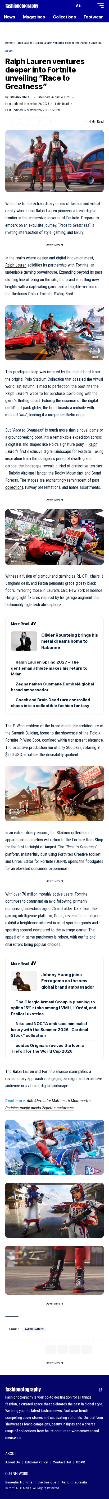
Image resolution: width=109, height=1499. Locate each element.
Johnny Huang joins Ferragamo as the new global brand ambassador (67, 981)
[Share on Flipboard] (25, 121)
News (9, 51)
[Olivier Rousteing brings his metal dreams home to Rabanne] (24, 641)
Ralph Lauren (24, 43)
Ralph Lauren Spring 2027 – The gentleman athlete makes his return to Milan (49, 668)
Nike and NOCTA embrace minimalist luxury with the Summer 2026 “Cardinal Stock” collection (49, 1029)
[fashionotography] (21, 5)
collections (14, 487)
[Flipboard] (92, 1390)
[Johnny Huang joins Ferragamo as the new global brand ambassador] (24, 981)
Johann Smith (20, 97)
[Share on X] (15, 121)
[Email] (35, 121)
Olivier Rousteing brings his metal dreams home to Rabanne (69, 641)
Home (9, 43)
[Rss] (101, 1390)
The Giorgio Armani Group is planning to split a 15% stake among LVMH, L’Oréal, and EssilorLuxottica (53, 1007)
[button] (69, 5)
